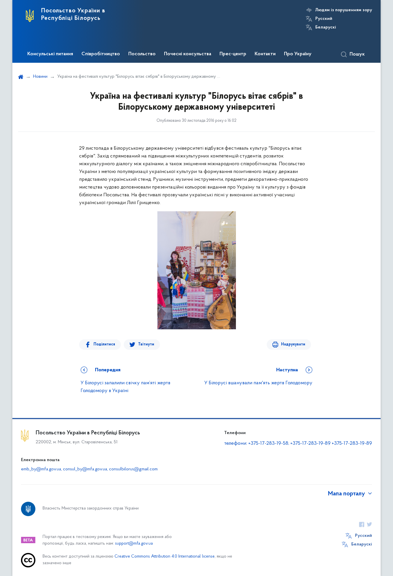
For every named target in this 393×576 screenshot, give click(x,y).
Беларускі (325, 27)
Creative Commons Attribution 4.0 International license (165, 556)
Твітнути (146, 344)
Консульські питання (50, 54)
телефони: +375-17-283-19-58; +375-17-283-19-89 (278, 443)
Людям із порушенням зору (343, 10)
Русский (323, 18)
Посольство (142, 54)
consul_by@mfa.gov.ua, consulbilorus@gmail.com (110, 469)
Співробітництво (100, 54)
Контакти (265, 54)
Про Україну (298, 54)
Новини (40, 76)
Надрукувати (293, 344)
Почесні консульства (187, 54)
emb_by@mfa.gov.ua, (42, 469)
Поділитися (104, 344)
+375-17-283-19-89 (352, 443)
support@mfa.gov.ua (134, 543)
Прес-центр (233, 54)
